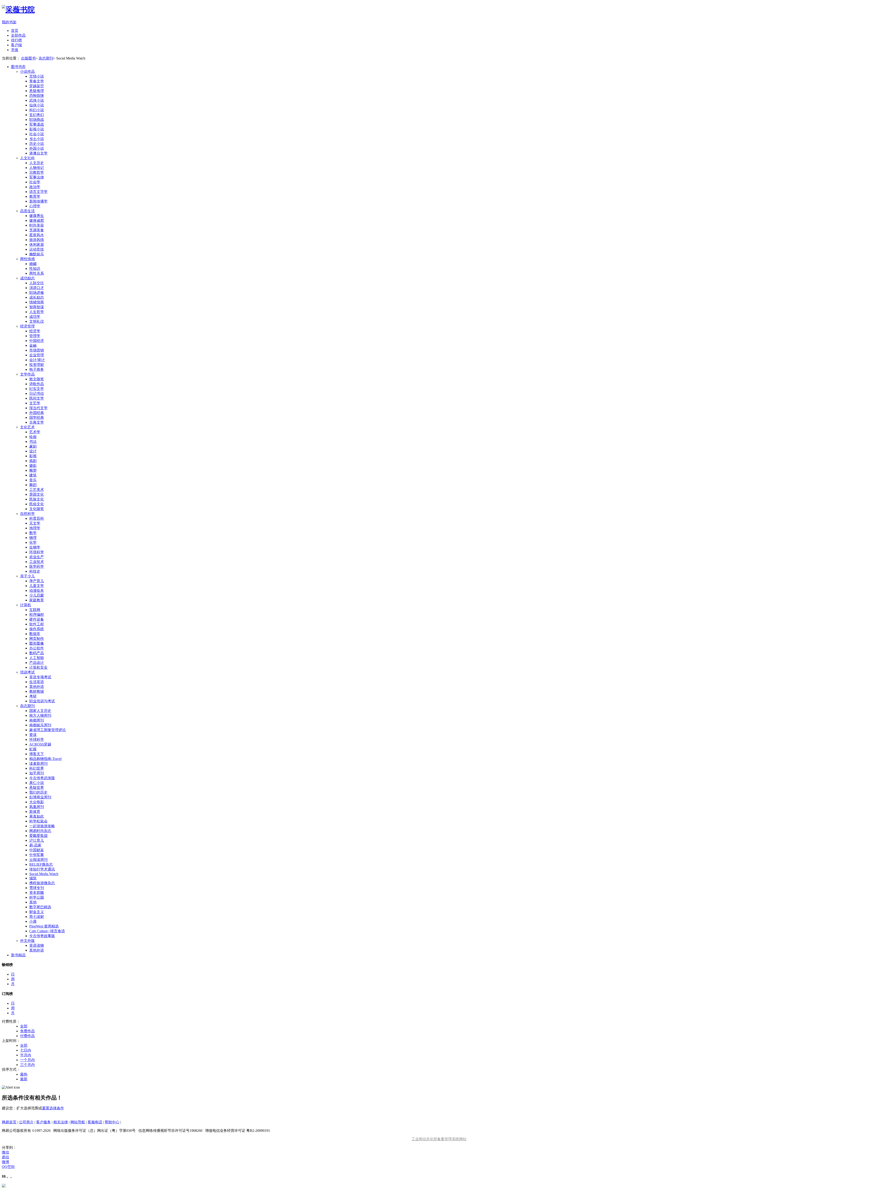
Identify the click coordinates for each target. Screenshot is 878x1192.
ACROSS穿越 (40, 744)
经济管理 (27, 326)
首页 (14, 30)
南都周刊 (36, 720)
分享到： (9, 1147)
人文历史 (36, 163)
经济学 (34, 331)
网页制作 (36, 639)
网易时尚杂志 (40, 831)
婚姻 (33, 264)
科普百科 (36, 518)
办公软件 (36, 648)
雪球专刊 (36, 888)
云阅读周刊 (38, 860)
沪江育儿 (36, 840)
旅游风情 (36, 240)
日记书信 (36, 393)
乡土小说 (36, 139)
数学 (33, 533)
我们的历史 (38, 792)
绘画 (33, 437)
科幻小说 (36, 110)
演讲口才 (36, 288)
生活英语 (36, 682)
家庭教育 (36, 600)
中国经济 (36, 341)
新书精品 (18, 955)
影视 (33, 456)
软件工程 (36, 624)
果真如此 (36, 816)
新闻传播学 (38, 201)
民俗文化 (36, 504)
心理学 (34, 206)
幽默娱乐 (36, 254)
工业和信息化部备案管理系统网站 (439, 1139)
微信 (5, 1152)
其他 (33, 902)
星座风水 (36, 235)
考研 (33, 696)
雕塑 (33, 470)
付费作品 (27, 1036)
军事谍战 (36, 124)
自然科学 (27, 514)
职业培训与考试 (42, 701)
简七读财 (36, 917)
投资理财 (36, 365)
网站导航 (77, 1122)
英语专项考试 (40, 677)
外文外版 (27, 941)
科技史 (34, 571)
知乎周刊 (36, 773)
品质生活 (27, 211)
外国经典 (36, 413)
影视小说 (36, 129)
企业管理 (36, 355)
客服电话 (95, 1122)
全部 (23, 1026)
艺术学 (34, 432)
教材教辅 (36, 691)
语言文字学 (38, 192)
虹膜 (33, 749)
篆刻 (33, 446)
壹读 (33, 735)
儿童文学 (36, 586)
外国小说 (36, 148)
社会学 (34, 182)
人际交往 (36, 283)
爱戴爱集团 (38, 836)
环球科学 (36, 739)
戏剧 (33, 461)
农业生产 (36, 557)
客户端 (16, 45)
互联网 (34, 610)
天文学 (34, 523)
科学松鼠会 (38, 821)
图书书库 (18, 67)
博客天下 (36, 754)
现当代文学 (38, 408)
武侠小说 (36, 100)
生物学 (34, 547)
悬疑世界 (36, 787)
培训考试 (27, 672)
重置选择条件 (53, 1108)
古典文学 (36, 422)
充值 (14, 50)
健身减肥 (36, 220)
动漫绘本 (36, 590)
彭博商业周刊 (40, 797)
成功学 (34, 317)
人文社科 (27, 158)
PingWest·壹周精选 (44, 926)
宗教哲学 (36, 172)
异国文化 (36, 494)
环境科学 (36, 552)
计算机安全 (38, 667)
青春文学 (36, 81)
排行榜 (16, 40)
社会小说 (36, 134)
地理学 (34, 528)
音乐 (33, 480)
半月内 (25, 1055)
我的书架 (9, 22)
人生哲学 (36, 312)
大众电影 (36, 802)
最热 (23, 1074)
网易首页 (9, 1122)
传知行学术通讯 (42, 869)
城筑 (33, 878)
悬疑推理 (36, 91)
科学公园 (36, 897)
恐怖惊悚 (36, 95)
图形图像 (36, 643)
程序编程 (36, 614)
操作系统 (36, 629)
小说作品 (27, 71)
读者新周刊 (38, 763)
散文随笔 (36, 379)
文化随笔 (36, 509)
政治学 (34, 187)
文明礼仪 (36, 321)
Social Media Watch (43, 874)
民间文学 (36, 398)
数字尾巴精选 (40, 907)
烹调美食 (36, 230)
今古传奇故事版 (42, 936)
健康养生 (36, 216)
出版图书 (28, 58)
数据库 (34, 634)
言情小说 (36, 76)
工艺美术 (36, 490)
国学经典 (36, 417)
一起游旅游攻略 (42, 826)
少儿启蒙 (36, 595)
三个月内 (27, 1065)
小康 (33, 921)
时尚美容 (36, 225)
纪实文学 (36, 389)
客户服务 (43, 1122)
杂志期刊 (46, 58)
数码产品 (36, 653)
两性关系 (36, 273)
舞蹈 (33, 485)
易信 (5, 1157)
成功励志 (27, 278)
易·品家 (35, 845)
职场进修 (36, 293)
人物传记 (36, 168)
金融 (33, 345)
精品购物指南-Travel (45, 759)
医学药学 (36, 566)
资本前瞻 (36, 893)
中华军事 (36, 855)
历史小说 (36, 144)
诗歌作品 (36, 384)
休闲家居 (36, 244)
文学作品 (27, 374)
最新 (23, 1079)
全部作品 (18, 35)
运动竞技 (36, 249)
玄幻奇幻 (36, 115)
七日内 (25, 1050)
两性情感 (27, 259)
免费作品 (27, 1031)
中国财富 (36, 850)
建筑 (33, 475)
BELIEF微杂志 (41, 864)
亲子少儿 (27, 576)
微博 (5, 1162)
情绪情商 (36, 302)
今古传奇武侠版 (42, 778)
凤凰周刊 (36, 807)
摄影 (33, 466)
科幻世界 (36, 768)
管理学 (34, 336)
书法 (33, 441)
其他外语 (36, 687)
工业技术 (36, 562)
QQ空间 (8, 1167)
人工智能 (36, 658)
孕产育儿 (36, 581)
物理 (33, 538)
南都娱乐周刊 (40, 725)
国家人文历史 (40, 711)
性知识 (34, 268)
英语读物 (36, 945)
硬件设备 (36, 619)
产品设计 (36, 663)
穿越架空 (36, 86)
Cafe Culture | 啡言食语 (47, 931)
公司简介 (26, 1122)
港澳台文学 (38, 153)
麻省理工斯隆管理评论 (47, 730)
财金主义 (36, 912)
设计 (33, 451)
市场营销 (36, 350)
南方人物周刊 (40, 715)
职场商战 (36, 120)
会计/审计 (37, 360)
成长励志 (36, 297)
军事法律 (36, 177)
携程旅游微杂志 (42, 883)
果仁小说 (36, 783)
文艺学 (34, 403)
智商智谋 (36, 307)
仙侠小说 (36, 105)
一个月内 (27, 1060)
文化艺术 (27, 427)
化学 (33, 542)
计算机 (25, 605)
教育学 (34, 196)
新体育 (34, 812)
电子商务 (36, 369)
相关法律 (60, 1122)
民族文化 (36, 499)
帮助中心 (112, 1122)
